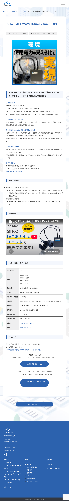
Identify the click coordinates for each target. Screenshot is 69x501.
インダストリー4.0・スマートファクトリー (43, 33)
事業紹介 (6, 460)
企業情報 (28, 464)
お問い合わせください (27, 323)
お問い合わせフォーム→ (14, 171)
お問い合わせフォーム (34, 364)
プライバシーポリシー (54, 469)
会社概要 (29, 473)
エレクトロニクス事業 (12, 471)
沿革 (28, 476)
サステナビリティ (32, 481)
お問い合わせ (51, 464)
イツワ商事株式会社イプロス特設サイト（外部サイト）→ (24, 350)
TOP (4, 12)
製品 (7, 12)
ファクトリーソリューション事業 (18, 12)
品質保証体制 (31, 478)
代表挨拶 (29, 470)
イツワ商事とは (32, 467)
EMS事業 (8, 462)
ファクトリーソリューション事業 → (35, 382)
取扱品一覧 (7, 487)
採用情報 (49, 460)
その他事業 (8, 483)
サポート (28, 460)
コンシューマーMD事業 (12, 480)
